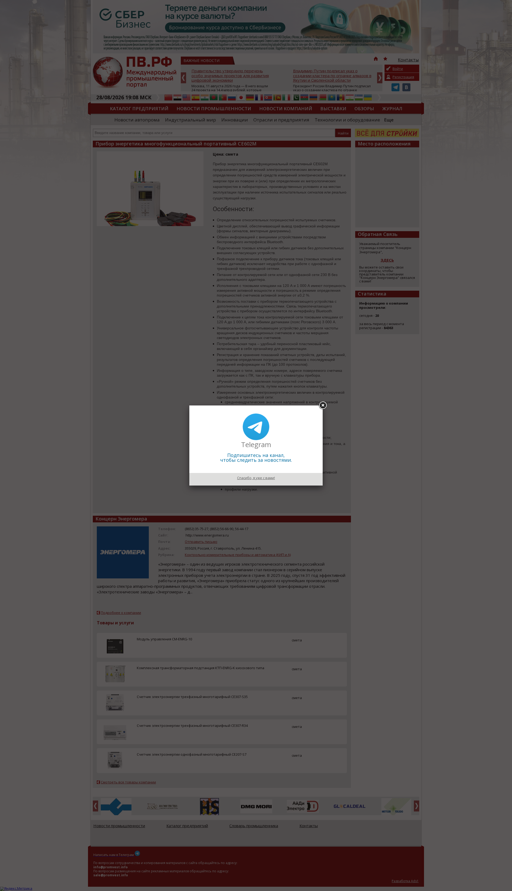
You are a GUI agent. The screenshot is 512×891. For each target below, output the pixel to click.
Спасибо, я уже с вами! (256, 477)
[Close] (322, 405)
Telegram (256, 444)
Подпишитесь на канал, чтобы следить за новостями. (256, 457)
